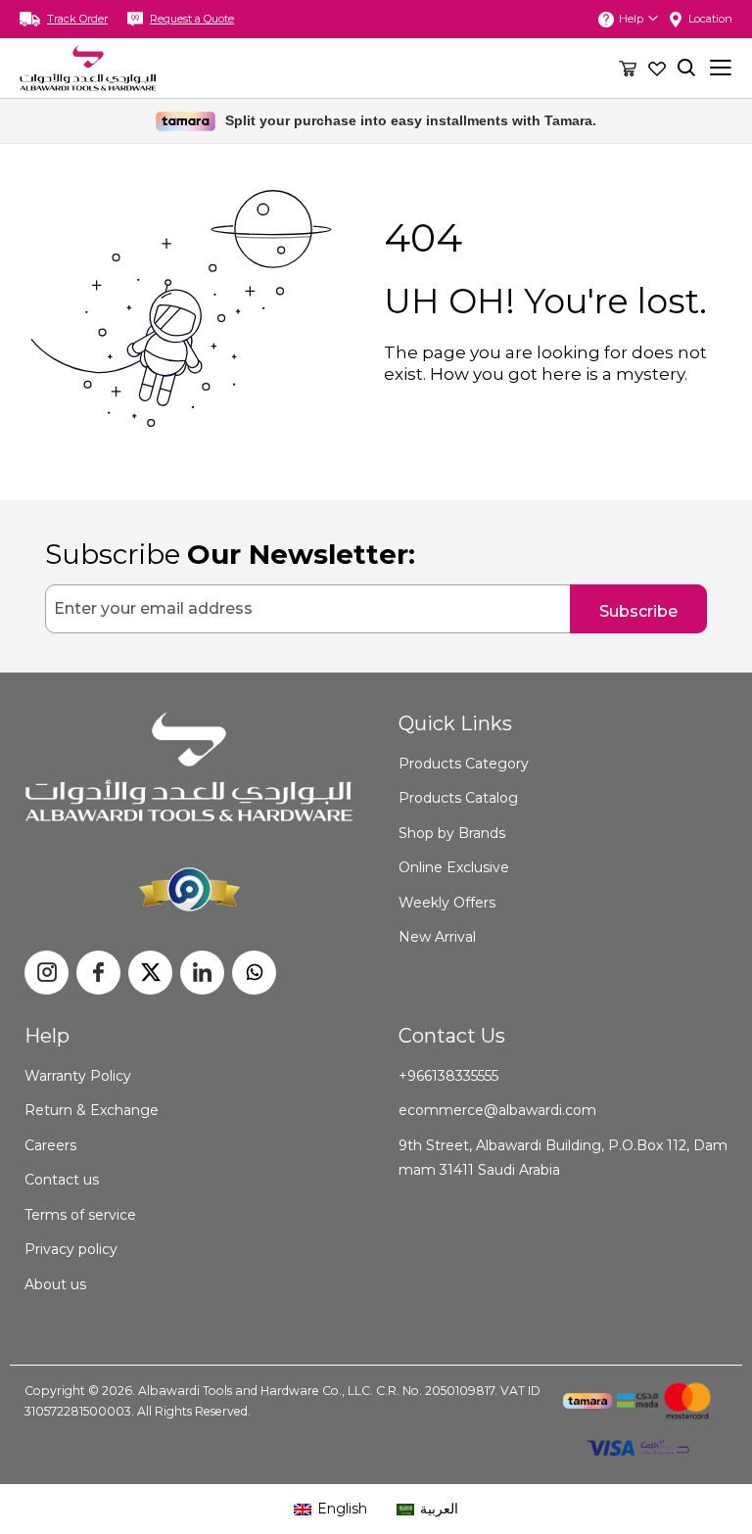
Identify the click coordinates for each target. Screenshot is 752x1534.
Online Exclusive (454, 867)
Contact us (61, 1179)
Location (710, 18)
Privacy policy (71, 1249)
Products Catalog (458, 798)
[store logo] (88, 68)
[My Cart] (627, 68)
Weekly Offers (447, 902)
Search (686, 67)
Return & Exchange (91, 1110)
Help (631, 18)
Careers (50, 1145)
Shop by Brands (452, 833)
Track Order (77, 18)
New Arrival (437, 937)
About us (55, 1284)
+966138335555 (448, 1076)
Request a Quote (192, 18)
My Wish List (657, 67)
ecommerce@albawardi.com (497, 1110)
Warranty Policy (77, 1076)
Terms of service (80, 1215)
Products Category (464, 763)
